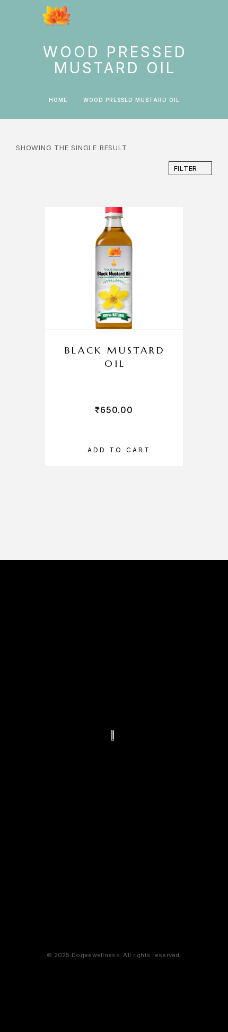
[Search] (161, 15)
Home (58, 100)
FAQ (115, 587)
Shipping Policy (151, 976)
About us (54, 587)
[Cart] (212, 15)
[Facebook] (83, 763)
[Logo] (56, 16)
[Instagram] (103, 763)
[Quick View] (169, 296)
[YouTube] (145, 763)
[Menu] (21, 16)
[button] (114, 450)
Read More (114, 916)
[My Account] (178, 15)
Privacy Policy (74, 976)
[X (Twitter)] (124, 763)
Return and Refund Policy (114, 990)
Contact (174, 587)
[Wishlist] (195, 15)
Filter (186, 168)
